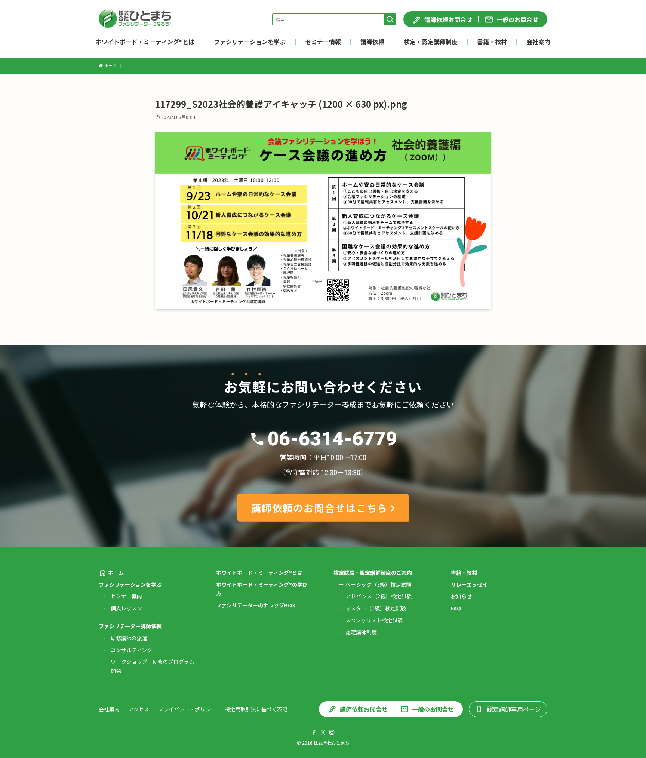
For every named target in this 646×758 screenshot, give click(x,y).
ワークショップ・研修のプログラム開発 (152, 666)
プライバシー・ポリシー (187, 709)
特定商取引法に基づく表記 (256, 709)
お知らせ (461, 596)
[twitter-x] (323, 732)
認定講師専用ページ (514, 709)
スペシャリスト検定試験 (374, 620)
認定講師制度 (361, 632)
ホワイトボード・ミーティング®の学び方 (262, 589)
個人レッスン (126, 608)
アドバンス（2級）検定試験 (378, 596)
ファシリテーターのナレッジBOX (255, 605)
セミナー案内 (126, 596)
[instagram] (332, 732)
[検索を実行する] (390, 19)
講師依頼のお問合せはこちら (319, 508)
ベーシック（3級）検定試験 (378, 584)
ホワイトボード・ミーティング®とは (259, 572)
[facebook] (314, 732)
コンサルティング (131, 650)
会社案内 (109, 709)
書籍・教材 (464, 572)
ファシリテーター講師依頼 (130, 626)
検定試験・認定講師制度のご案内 (372, 572)
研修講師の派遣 (129, 638)
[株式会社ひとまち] (135, 19)
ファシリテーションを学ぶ (130, 584)
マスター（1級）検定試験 (375, 608)
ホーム (116, 572)
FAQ (456, 608)
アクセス (139, 709)
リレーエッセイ (469, 584)
